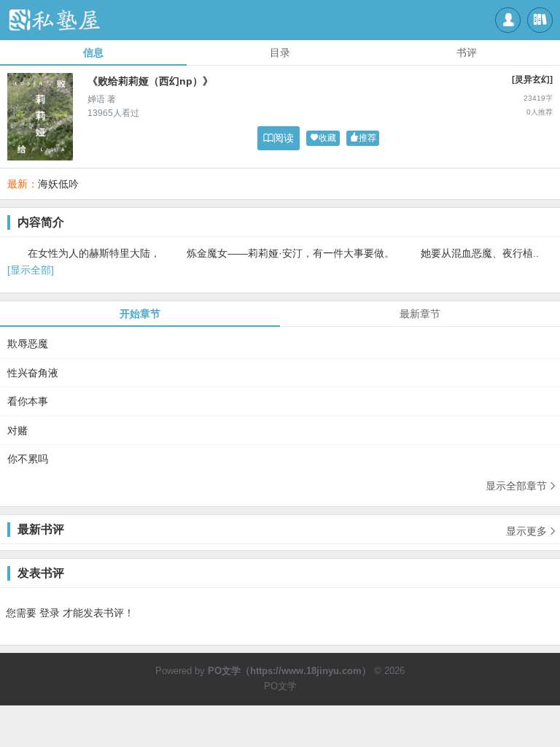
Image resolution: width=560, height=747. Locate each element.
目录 (280, 52)
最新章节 (420, 314)
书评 (466, 52)
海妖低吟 (58, 184)
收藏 (323, 138)
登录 (49, 613)
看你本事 (27, 401)
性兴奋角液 (32, 373)
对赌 (17, 430)
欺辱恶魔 (27, 343)
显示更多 (531, 531)
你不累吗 (27, 459)
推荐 (363, 138)
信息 (93, 52)
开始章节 (140, 314)
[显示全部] (30, 270)
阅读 (278, 138)
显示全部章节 (521, 486)
